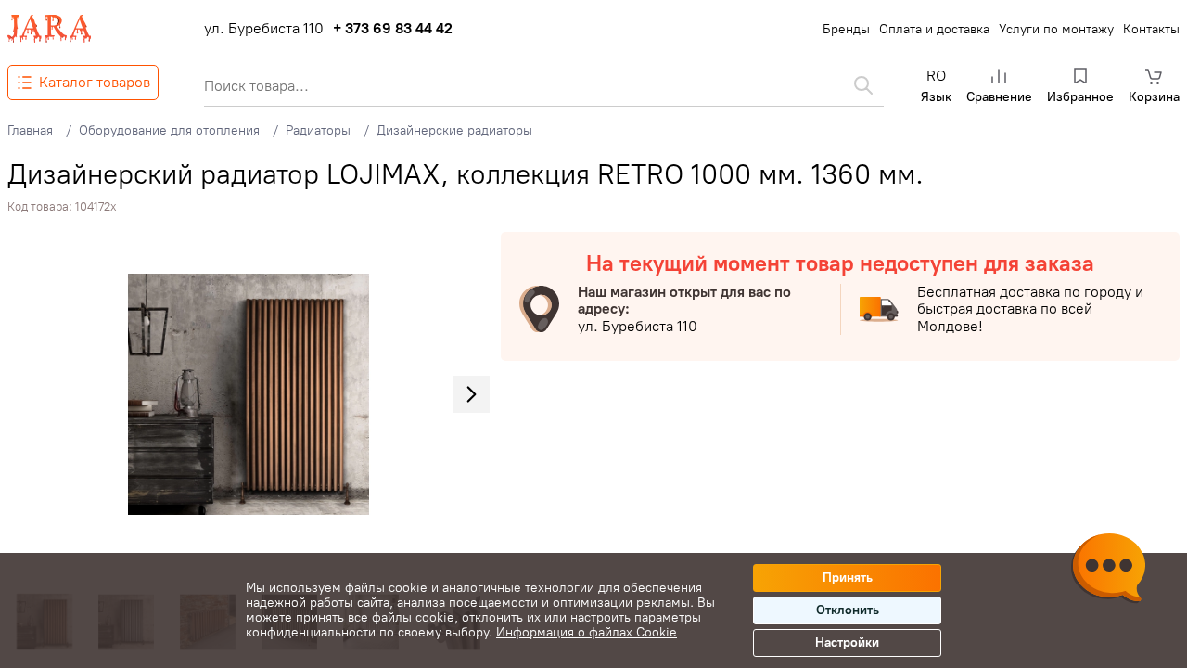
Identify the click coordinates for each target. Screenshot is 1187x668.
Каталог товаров (94, 82)
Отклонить (847, 610)
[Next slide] (471, 394)
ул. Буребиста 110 (264, 28)
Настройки (847, 642)
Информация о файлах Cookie (586, 632)
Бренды (846, 29)
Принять (848, 577)
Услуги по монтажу (1056, 29)
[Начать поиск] (863, 85)
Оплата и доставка (934, 29)
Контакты (1151, 29)
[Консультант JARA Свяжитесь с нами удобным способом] (1108, 570)
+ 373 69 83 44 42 (393, 28)
